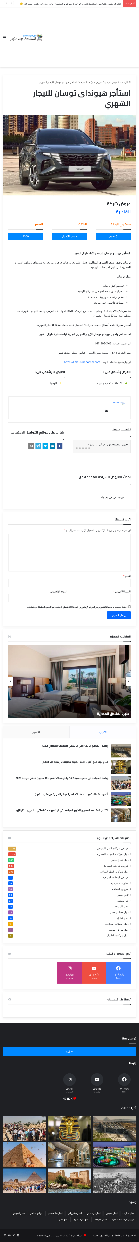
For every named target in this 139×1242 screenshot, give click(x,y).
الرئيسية (124, 82)
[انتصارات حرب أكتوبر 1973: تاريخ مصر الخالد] (114, 1181)
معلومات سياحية (120, 883)
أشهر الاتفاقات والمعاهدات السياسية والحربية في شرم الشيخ (71, 794)
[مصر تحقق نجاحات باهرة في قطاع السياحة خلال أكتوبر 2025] (24, 1181)
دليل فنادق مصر (120, 860)
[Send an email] (105, 410)
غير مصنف (123, 900)
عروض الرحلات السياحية (123, 1219)
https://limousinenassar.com (82, 362)
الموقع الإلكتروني (58, 591)
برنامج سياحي (36, 1213)
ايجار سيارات (128, 1213)
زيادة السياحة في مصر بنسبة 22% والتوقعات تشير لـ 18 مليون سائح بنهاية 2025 (62, 778)
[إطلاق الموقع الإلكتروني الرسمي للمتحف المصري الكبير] (121, 750)
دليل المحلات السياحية (117, 923)
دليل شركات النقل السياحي (114, 871)
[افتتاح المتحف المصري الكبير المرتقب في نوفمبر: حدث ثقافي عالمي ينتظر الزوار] (121, 815)
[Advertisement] (89, 34)
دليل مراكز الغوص (119, 929)
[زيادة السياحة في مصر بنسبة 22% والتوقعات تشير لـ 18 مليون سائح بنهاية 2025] (121, 783)
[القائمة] (4, 39)
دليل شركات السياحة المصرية (113, 854)
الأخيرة (103, 732)
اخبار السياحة (122, 906)
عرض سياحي (110, 82)
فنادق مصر (64, 1219)
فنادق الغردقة (101, 1219)
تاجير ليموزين (19, 1213)
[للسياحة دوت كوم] (26, 37)
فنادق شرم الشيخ (82, 1219)
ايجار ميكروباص (75, 1213)
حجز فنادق (123, 918)
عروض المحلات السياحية (116, 877)
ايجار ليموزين (111, 1213)
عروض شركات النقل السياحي (113, 848)
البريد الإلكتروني (122, 591)
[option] (69, 681)
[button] (59, 446)
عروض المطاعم (120, 889)
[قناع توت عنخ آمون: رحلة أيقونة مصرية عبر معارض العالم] (121, 767)
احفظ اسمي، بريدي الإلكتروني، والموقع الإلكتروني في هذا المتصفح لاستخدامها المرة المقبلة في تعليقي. (77, 606)
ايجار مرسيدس (93, 1213)
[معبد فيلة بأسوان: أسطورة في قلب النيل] (69, 1181)
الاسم (127, 576)
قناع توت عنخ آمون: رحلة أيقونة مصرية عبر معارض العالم (75, 761)
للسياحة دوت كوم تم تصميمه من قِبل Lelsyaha (59, 1235)
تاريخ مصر (123, 894)
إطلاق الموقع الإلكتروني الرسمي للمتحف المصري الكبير (74, 745)
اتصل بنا (69, 1051)
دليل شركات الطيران (117, 935)
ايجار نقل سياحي (54, 1213)
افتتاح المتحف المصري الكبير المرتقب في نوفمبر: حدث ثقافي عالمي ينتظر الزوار (61, 810)
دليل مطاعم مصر (119, 912)
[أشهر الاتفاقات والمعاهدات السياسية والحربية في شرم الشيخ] (121, 799)
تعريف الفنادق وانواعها (111, 714)
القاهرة (123, 212)
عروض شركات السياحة (90, 82)
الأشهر (36, 732)
